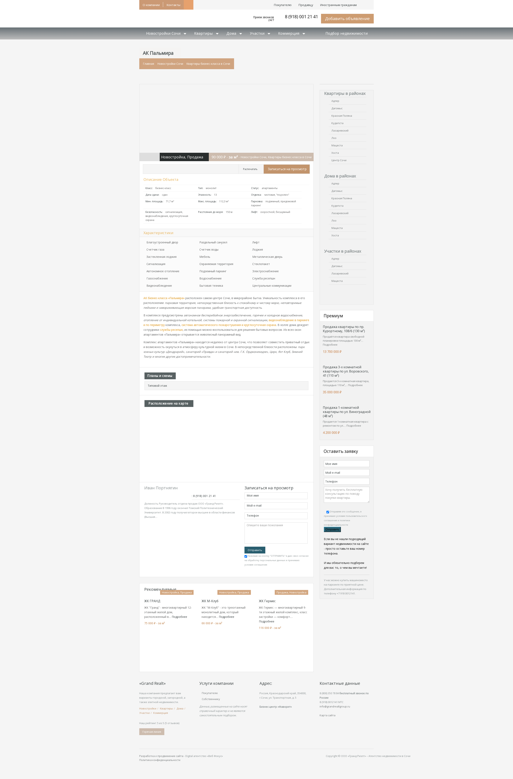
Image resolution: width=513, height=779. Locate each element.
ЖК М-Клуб (210, 601)
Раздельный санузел (213, 242)
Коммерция (288, 33)
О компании (151, 5)
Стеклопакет (261, 264)
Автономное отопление (162, 271)
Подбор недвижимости (346, 33)
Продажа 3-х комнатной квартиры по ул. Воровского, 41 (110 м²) (346, 371)
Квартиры (203, 33)
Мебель (204, 257)
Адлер (335, 101)
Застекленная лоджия (161, 257)
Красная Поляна (341, 115)
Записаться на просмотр (287, 169)
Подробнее (179, 617)
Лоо (333, 138)
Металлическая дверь (267, 257)
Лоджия (257, 249)
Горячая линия (151, 731)
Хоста (335, 153)
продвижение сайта (170, 756)
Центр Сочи (338, 160)
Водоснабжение (210, 278)
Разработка (147, 756)
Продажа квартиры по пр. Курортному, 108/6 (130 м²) (344, 329)
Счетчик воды (208, 249)
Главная (148, 64)
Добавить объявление (347, 18)
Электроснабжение (265, 271)
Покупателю (210, 693)
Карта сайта (327, 715)
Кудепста (337, 123)
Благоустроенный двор (162, 242)
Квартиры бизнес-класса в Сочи (208, 64)
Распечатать (250, 169)
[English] (363, 3)
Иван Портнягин (161, 488)
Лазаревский (339, 130)
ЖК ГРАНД (152, 601)
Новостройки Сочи (163, 33)
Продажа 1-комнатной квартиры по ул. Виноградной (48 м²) (347, 411)
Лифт (256, 242)
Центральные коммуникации (271, 285)
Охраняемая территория (216, 264)
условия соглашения (255, 564)
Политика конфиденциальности (159, 760)
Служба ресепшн (263, 278)
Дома (231, 33)
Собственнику (211, 699)
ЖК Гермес (267, 601)
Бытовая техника (211, 285)
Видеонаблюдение (159, 285)
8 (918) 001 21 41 (301, 16)
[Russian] (370, 3)
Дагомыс (336, 108)
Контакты (173, 5)
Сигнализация (155, 264)
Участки (257, 33)
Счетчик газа (155, 249)
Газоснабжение (157, 278)
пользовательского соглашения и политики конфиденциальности (345, 520)
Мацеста (337, 145)
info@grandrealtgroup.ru (335, 706)
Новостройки (147, 708)
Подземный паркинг (212, 271)
